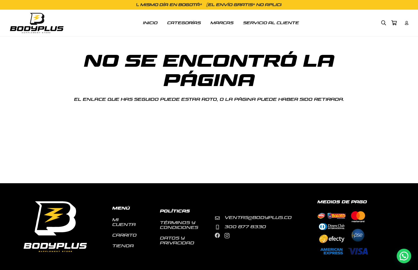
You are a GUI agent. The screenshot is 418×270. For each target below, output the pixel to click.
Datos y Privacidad (177, 240)
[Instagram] (227, 236)
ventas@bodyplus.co (258, 217)
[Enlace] (406, 23)
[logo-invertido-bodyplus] (37, 23)
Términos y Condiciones (179, 225)
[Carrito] (394, 23)
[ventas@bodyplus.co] (219, 218)
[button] (383, 23)
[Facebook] (217, 235)
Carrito (124, 235)
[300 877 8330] (219, 227)
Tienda (123, 246)
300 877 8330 (245, 227)
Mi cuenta (124, 222)
